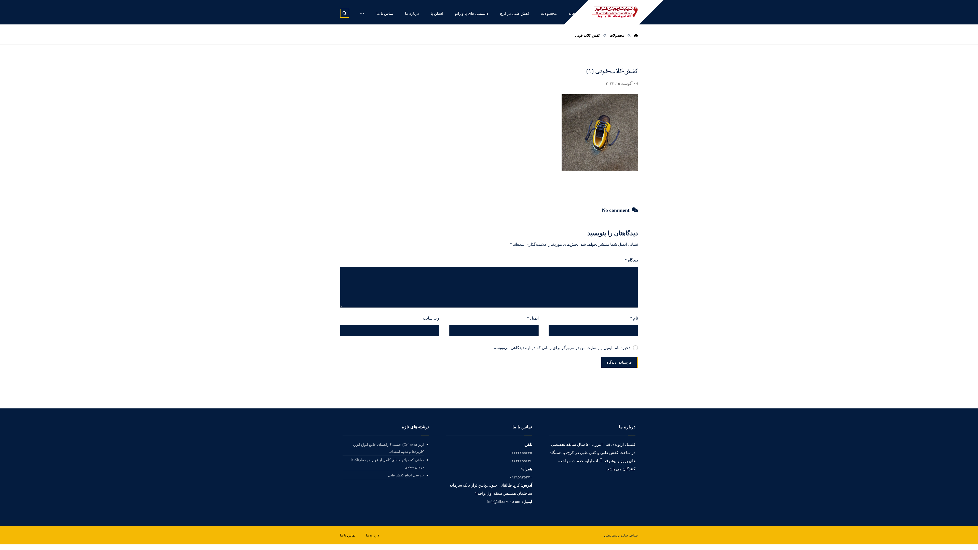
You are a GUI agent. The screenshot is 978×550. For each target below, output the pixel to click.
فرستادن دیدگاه (619, 362)
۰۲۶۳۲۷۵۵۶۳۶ (521, 461)
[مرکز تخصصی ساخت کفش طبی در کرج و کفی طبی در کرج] (615, 12)
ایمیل (533, 318)
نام (634, 318)
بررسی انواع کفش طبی (406, 475)
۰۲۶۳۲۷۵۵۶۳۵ (521, 453)
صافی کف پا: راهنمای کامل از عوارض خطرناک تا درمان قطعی (387, 463)
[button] (344, 13)
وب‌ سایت (431, 318)
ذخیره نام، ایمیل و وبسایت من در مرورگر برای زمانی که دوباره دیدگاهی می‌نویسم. (561, 348)
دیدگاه (631, 260)
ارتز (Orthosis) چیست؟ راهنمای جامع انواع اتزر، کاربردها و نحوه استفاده (388, 448)
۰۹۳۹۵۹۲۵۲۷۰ (521, 477)
